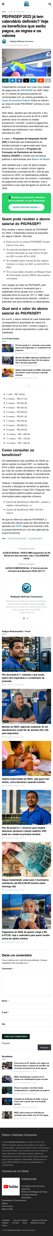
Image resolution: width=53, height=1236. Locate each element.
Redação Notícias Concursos (21, 41)
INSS (6, 721)
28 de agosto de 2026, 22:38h (27, 353)
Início (4, 12)
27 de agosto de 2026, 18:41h (13, 838)
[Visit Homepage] (26, 3)
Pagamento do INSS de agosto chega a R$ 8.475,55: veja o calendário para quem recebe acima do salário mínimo (26, 935)
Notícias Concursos (17, 1142)
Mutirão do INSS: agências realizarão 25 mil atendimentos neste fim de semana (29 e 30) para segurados (32, 360)
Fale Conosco (7, 1206)
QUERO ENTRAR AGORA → (26, 207)
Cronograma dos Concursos (33, 1186)
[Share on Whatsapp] (5, 80)
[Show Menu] (3, 4)
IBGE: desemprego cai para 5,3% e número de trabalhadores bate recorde (31, 1078)
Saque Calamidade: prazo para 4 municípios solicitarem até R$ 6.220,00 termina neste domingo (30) (25, 883)
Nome (5, 1000)
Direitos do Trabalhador (16, 12)
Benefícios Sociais (38, 1222)
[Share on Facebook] (19, 80)
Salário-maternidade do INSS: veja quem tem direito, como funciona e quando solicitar (33, 372)
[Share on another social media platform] (48, 80)
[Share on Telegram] (12, 80)
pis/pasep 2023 (35, 538)
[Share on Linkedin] (33, 80)
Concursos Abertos (21, 1220)
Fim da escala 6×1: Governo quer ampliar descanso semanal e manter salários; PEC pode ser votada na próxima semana (24, 831)
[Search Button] (49, 4)
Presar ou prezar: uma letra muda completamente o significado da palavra (31, 1089)
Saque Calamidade (12, 875)
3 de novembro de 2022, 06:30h (17, 45)
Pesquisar (6, 1043)
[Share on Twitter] (26, 80)
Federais (5, 1222)
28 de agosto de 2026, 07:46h (27, 378)
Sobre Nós (25, 1189)
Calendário (6, 1220)
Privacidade (26, 1197)
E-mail (5, 1012)
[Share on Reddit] (40, 80)
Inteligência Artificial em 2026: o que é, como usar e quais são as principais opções (31, 1101)
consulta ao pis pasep (17, 538)
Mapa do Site (7, 1209)
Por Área (15, 1222)
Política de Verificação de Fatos (34, 1191)
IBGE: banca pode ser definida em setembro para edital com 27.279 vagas (31, 1113)
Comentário (8, 968)
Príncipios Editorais (29, 1194)
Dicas (25, 1222)
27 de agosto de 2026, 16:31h (13, 890)
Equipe (5, 1203)
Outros (4, 1225)
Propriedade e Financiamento (14, 1200)
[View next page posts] (29, 385)
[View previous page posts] (24, 385)
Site (3, 1024)
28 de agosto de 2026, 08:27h (27, 365)
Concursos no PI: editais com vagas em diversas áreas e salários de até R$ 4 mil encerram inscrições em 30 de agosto (31, 1065)
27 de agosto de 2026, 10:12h (13, 942)
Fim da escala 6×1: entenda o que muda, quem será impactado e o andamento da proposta (33, 347)
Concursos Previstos (39, 1220)
